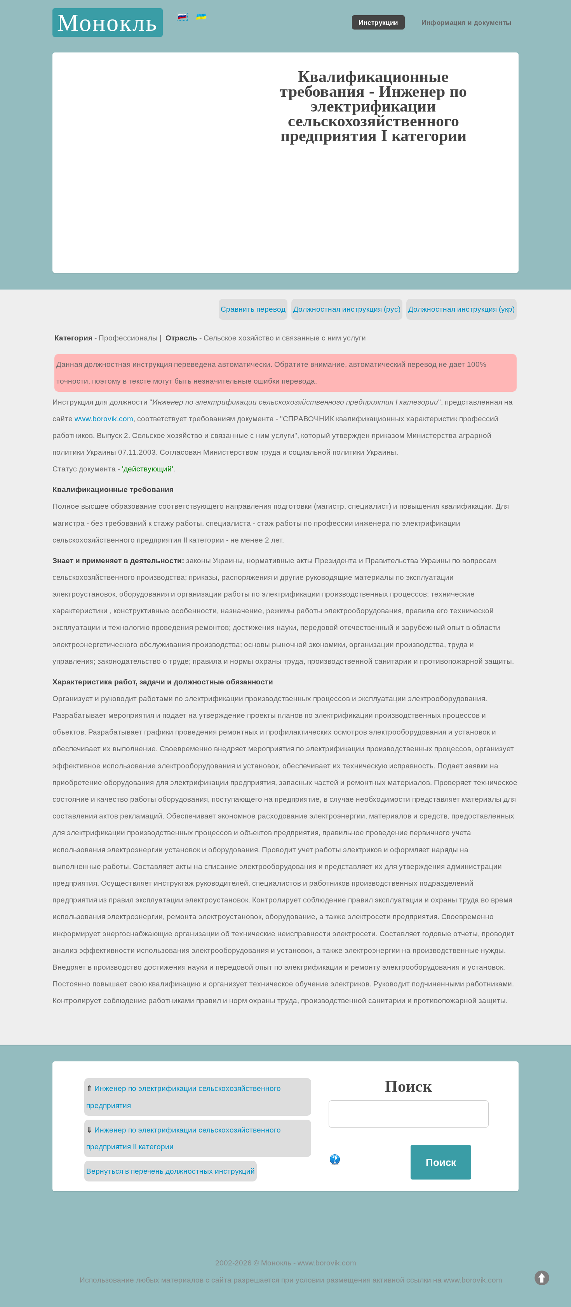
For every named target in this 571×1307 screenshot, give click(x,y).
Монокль (107, 22)
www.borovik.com (104, 419)
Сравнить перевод (253, 309)
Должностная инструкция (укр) (461, 309)
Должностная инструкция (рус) (346, 309)
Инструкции (378, 22)
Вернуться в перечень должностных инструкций (170, 1171)
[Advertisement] (285, 207)
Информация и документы (466, 22)
